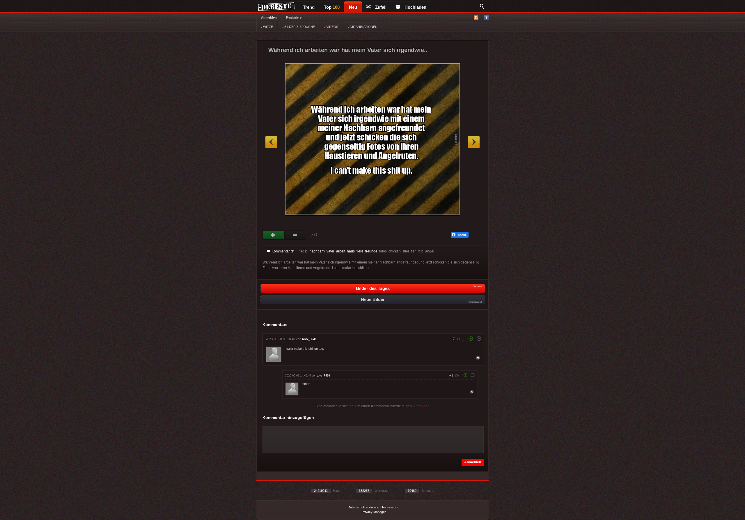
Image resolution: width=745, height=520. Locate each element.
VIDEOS (331, 26)
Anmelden (269, 17)
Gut (273, 235)
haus (351, 251)
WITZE (267, 26)
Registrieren (294, 17)
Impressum (390, 507)
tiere (359, 251)
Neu (353, 7)
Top (332, 7)
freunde (371, 251)
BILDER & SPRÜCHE (299, 26)
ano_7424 (323, 375)
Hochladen (415, 7)
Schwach (295, 235)
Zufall (380, 7)
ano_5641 (309, 339)
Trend (309, 7)
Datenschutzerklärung (363, 507)
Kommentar (283, 251)
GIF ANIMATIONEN (363, 26)
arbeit (340, 251)
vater (330, 251)
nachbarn (317, 251)
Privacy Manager (374, 512)
